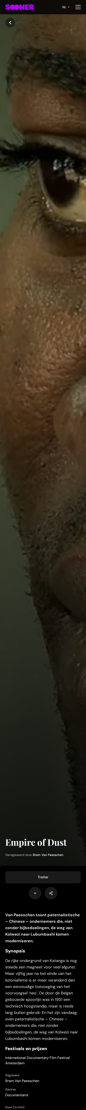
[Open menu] (78, 7)
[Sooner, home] (19, 7)
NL (64, 7)
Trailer (43, 877)
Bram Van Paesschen (48, 855)
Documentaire (16, 1095)
